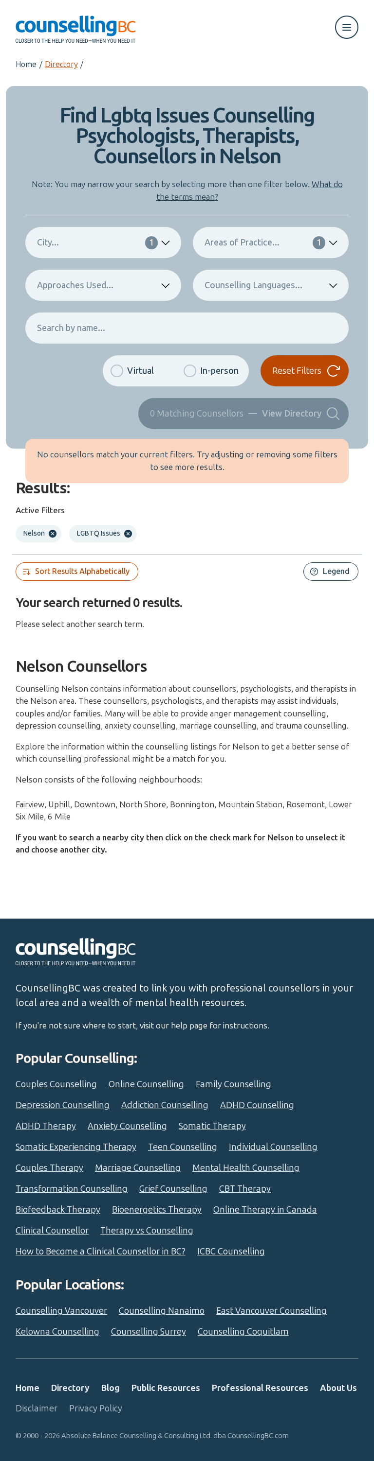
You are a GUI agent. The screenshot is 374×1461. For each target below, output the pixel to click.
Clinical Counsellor (52, 1230)
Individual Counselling (273, 1147)
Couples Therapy (49, 1168)
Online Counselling (146, 1084)
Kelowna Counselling (57, 1331)
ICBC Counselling (231, 1251)
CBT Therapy (245, 1188)
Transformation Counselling (72, 1188)
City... (95, 242)
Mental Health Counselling (245, 1168)
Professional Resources (260, 1388)
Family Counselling (233, 1084)
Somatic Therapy (212, 1126)
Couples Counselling (56, 1084)
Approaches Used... (75, 285)
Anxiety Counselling (127, 1126)
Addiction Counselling (164, 1105)
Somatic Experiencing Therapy (76, 1147)
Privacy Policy (95, 1408)
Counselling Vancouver (61, 1310)
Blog (110, 1388)
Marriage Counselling (138, 1168)
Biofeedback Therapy (58, 1209)
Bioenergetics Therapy (157, 1209)
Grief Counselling (173, 1188)
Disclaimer (36, 1408)
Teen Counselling (182, 1147)
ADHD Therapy (46, 1126)
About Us (338, 1388)
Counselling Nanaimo (162, 1310)
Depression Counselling (63, 1105)
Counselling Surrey (148, 1331)
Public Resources (165, 1388)
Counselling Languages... (253, 285)
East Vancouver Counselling (271, 1310)
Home (26, 64)
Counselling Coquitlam (243, 1331)
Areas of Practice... (263, 242)
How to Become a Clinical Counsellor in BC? (101, 1251)
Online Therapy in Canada (265, 1209)
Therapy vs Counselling (146, 1230)
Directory (61, 64)
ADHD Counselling (257, 1105)
